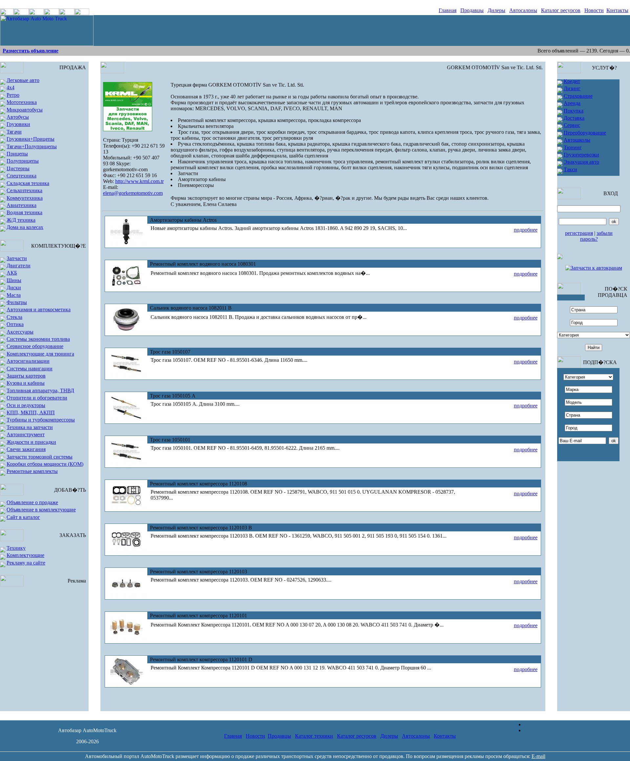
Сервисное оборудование (35, 346)
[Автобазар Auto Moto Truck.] (47, 44)
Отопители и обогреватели (37, 398)
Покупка (573, 110)
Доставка (574, 118)
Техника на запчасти (30, 427)
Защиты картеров (26, 376)
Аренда (572, 103)
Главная (447, 10)
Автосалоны (523, 10)
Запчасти (17, 258)
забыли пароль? (596, 236)
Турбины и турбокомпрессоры (41, 419)
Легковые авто (23, 80)
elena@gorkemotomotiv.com (133, 193)
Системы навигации (29, 368)
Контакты (617, 10)
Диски (14, 287)
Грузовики (18, 124)
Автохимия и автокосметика (39, 309)
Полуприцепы (23, 161)
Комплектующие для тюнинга (40, 354)
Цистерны (18, 168)
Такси (570, 169)
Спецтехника (21, 175)
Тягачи (14, 131)
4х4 (10, 87)
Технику (16, 548)
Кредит (572, 81)
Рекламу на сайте (26, 563)
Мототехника (22, 102)
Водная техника (24, 212)
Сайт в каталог (23, 517)
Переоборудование (585, 132)
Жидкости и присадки (31, 442)
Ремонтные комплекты (32, 471)
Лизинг (572, 88)
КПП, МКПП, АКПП (31, 412)
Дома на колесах (25, 227)
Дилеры (496, 10)
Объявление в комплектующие (41, 509)
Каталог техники (314, 736)
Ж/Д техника (21, 220)
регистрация (579, 233)
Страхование (578, 96)
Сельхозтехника (24, 190)
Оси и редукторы (26, 405)
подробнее (525, 230)
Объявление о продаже (32, 502)
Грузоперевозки (581, 154)
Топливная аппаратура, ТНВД (40, 390)
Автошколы (577, 140)
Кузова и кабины (26, 383)
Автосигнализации (28, 361)
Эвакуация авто (581, 162)
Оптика (15, 324)
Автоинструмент (26, 434)
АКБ (12, 273)
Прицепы (17, 153)
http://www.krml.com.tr (139, 181)
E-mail (538, 756)
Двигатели (19, 265)
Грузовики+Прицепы (30, 139)
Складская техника (28, 183)
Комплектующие (25, 555)
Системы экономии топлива (38, 339)
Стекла (14, 317)
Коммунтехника (25, 198)
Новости (594, 10)
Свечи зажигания (26, 449)
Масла (14, 295)
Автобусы (18, 117)
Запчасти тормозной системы (40, 457)
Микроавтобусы (25, 110)
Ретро (13, 95)
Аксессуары (20, 332)
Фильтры (17, 302)
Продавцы (472, 10)
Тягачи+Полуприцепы (32, 146)
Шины (14, 280)
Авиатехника (21, 205)
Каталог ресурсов (560, 10)
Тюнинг (573, 147)
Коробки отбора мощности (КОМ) (45, 464)
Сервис (572, 125)
